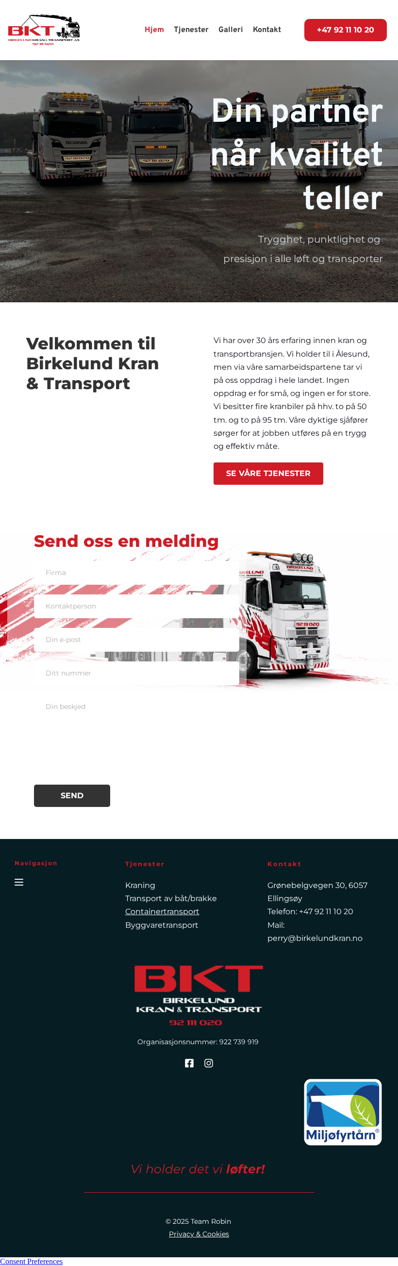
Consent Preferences (31, 1261)
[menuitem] (154, 30)
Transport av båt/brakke (171, 898)
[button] (19, 882)
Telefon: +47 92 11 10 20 (310, 911)
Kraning (140, 885)
